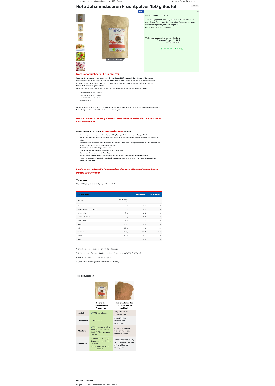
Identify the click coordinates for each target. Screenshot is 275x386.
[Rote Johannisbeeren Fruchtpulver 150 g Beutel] (80, 18)
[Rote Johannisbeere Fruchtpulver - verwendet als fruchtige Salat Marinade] (80, 47)
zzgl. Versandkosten (173, 42)
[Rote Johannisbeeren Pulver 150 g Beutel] (80, 37)
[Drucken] (198, 12)
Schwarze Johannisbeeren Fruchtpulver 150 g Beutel (100, 1)
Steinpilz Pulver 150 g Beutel (184, 1)
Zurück (195, 6)
